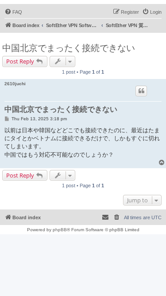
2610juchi (15, 83)
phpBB (60, 229)
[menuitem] (13, 12)
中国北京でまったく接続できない (68, 48)
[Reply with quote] (141, 91)
